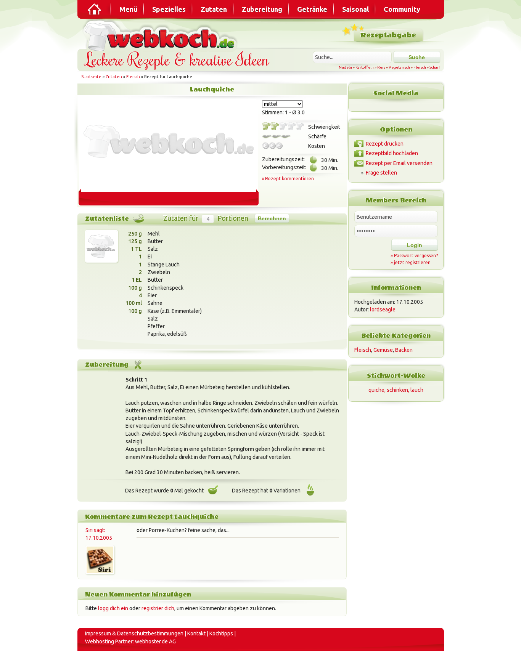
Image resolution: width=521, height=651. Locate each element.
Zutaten (214, 9)
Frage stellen (381, 173)
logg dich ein (113, 608)
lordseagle (383, 309)
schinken (397, 390)
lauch (416, 390)
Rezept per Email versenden (399, 163)
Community (402, 9)
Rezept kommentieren (289, 178)
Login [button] (414, 245)
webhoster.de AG (155, 641)
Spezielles (169, 9)
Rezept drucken (385, 144)
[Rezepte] (95, 9)
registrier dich (158, 608)
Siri (89, 530)
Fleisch (419, 67)
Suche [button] (416, 57)
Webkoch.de (161, 35)
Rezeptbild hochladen (392, 153)
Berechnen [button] (272, 218)
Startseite (91, 76)
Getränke (312, 9)
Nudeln (345, 67)
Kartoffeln (364, 67)
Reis (381, 67)
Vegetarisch (399, 67)
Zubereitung (262, 9)
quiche (376, 390)
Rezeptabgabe (388, 35)
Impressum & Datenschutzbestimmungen (134, 633)
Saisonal (355, 9)
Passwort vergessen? (416, 255)
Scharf (434, 67)
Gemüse (383, 350)
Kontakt (196, 633)
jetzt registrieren (412, 262)
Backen (404, 350)
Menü (128, 9)
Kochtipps (221, 633)
